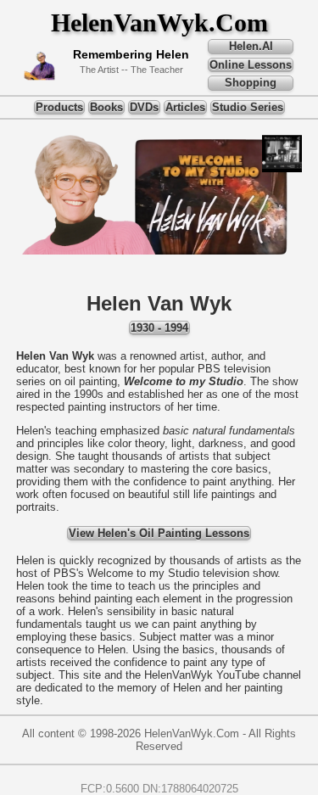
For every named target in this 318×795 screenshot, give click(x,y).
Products (59, 107)
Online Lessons (250, 65)
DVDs (144, 107)
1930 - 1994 (159, 328)
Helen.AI (251, 46)
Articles (185, 107)
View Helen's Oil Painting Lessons (159, 533)
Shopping (250, 82)
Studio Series (247, 107)
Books (106, 107)
